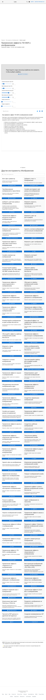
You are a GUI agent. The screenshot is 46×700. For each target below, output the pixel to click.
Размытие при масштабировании (35, 597)
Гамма (12, 355)
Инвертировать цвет (34, 380)
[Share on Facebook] (40, 111)
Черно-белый (12, 198)
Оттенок (12, 369)
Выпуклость (12, 225)
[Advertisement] (23, 55)
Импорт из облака (24, 74)
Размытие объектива (12, 407)
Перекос (12, 520)
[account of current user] (2, 1)
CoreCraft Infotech (22, 691)
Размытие (35, 198)
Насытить (12, 496)
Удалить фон (12, 470)
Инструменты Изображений (12, 40)
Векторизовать (35, 574)
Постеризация (13, 458)
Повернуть (34, 482)
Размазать (34, 520)
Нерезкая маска (12, 574)
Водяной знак (13, 597)
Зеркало (34, 407)
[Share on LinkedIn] (42, 111)
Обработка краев (34, 316)
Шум (35, 420)
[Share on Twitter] (37, 111)
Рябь (13, 482)
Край (13, 330)
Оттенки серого (34, 355)
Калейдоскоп (35, 394)
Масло (12, 431)
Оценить (23, 167)
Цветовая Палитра (13, 610)
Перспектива (12, 445)
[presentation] (23, 72)
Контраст (35, 264)
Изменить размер (34, 470)
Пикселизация (35, 445)
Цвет (35, 251)
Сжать (12, 264)
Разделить (34, 610)
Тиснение (35, 330)
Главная (3, 40)
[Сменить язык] (27, 1)
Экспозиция (34, 342)
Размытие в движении (12, 420)
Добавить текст (34, 185)
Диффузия (12, 303)
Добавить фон (13, 185)
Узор (35, 431)
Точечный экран (12, 316)
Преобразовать (12, 278)
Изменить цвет (35, 225)
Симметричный (34, 546)
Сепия (34, 496)
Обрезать (35, 278)
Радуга (34, 458)
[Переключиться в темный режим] (29, 2)
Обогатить (12, 342)
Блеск (12, 546)
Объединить (12, 394)
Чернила (12, 380)
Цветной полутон (12, 251)
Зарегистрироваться (39, 1)
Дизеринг (35, 303)
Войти (32, 1)
